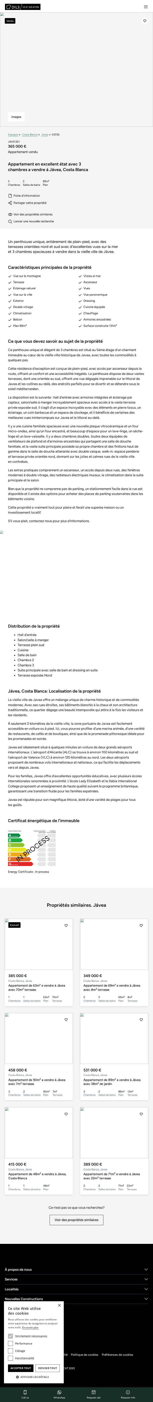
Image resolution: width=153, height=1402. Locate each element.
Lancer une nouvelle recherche (34, 221)
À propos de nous (18, 1269)
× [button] (59, 1305)
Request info (128, 1397)
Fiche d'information (27, 195)
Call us (25, 1397)
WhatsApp (59, 1397)
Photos (76, 580)
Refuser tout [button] (47, 1368)
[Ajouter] (144, 20)
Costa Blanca (29, 134)
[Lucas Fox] (23, 7)
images (16, 117)
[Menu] (145, 6)
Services (11, 1279)
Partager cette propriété (30, 203)
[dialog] (34, 1342)
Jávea (44, 134)
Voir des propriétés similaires (33, 214)
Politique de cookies (84, 1355)
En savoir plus (30, 1327)
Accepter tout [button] (21, 1368)
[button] (66, 944)
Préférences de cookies (117, 1355)
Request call (93, 1397)
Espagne (13, 134)
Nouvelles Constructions (24, 1299)
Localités (12, 1289)
